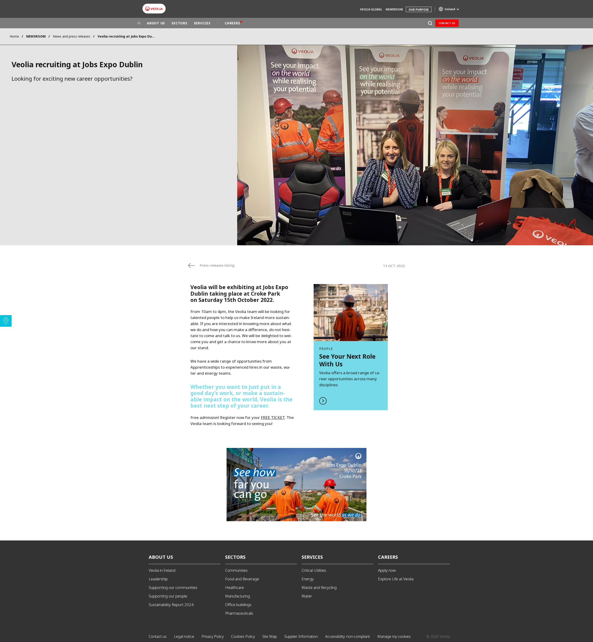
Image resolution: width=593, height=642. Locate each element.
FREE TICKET (273, 417)
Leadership (158, 578)
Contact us (447, 23)
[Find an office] (6, 321)
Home (14, 36)
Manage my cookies (394, 636)
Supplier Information (301, 636)
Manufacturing (237, 596)
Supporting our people (168, 596)
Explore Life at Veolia (395, 578)
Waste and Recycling (319, 587)
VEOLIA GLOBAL (371, 9)
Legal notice (184, 636)
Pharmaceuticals (239, 613)
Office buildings (238, 604)
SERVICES (202, 23)
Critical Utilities (314, 570)
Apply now (387, 570)
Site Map (269, 636)
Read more (351, 347)
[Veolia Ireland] (154, 8)
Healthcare (234, 587)
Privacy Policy (213, 636)
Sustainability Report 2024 (171, 604)
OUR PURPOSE (419, 10)
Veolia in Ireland (162, 570)
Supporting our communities (173, 587)
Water (307, 596)
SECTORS (179, 23)
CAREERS (232, 23)
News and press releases (71, 36)
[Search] (430, 23)
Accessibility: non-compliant (347, 636)
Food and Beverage (242, 578)
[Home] (139, 23)
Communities (236, 570)
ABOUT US (156, 23)
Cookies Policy (243, 636)
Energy (308, 578)
